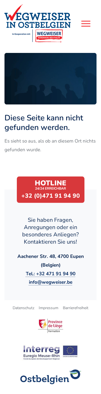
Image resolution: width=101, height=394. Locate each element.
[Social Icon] (50, 376)
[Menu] (86, 23)
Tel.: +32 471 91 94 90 (50, 274)
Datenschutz (23, 308)
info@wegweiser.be (50, 282)
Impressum (48, 308)
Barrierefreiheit (75, 308)
